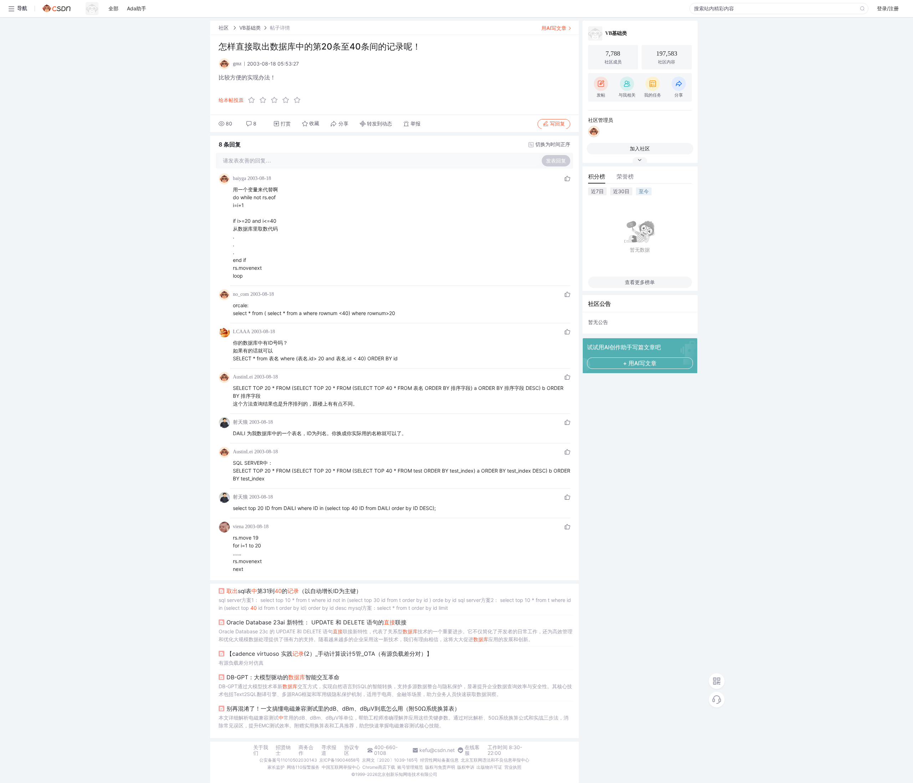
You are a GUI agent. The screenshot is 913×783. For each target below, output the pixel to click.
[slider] (276, 100)
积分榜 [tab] (596, 176)
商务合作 (306, 750)
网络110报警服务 (303, 767)
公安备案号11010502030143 (288, 760)
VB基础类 (250, 28)
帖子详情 (280, 28)
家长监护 (276, 767)
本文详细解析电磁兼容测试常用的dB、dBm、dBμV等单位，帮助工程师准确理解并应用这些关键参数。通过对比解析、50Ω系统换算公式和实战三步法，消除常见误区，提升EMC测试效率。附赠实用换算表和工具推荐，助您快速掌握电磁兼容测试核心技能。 (393, 721)
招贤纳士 (283, 750)
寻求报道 (328, 750)
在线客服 (472, 750)
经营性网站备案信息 (439, 760)
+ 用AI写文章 (640, 363)
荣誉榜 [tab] (625, 176)
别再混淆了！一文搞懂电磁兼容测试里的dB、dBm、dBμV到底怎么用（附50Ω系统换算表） (343, 708)
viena (238, 526)
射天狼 (240, 422)
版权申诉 (465, 767)
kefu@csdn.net (437, 750)
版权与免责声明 (440, 767)
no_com (241, 294)
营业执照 (512, 767)
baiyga (239, 178)
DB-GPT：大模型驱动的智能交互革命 (283, 677)
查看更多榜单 (640, 282)
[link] (224, 28)
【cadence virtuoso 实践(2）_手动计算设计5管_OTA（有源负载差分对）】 (329, 653)
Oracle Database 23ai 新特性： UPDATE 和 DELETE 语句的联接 (316, 622)
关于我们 (260, 750)
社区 (224, 28)
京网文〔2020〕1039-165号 (390, 760)
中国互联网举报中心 (341, 767)
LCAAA (241, 331)
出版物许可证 (489, 767)
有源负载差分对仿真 (241, 663)
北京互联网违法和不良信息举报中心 (495, 760)
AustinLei (243, 377)
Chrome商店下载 (378, 767)
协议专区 (351, 750)
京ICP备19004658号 (339, 760)
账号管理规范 (410, 767)
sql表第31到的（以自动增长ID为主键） (294, 590)
